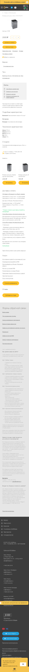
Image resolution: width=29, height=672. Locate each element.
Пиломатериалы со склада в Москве (10, 271)
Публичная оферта (6, 655)
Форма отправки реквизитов (9, 324)
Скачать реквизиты (11, 283)
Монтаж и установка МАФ (8, 268)
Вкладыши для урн (7, 75)
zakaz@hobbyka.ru (16, 481)
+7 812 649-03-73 (8, 574)
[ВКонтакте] (7, 629)
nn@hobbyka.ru (7, 589)
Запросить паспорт (11, 94)
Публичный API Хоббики (10, 550)
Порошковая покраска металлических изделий (13, 273)
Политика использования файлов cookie (11, 657)
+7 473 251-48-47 (8, 600)
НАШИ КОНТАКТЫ (8, 605)
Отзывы (21, 51)
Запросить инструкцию (12, 91)
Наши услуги (7, 523)
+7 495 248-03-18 (8, 565)
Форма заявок (5, 312)
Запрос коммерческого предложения (11, 320)
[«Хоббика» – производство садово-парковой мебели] (5, 7)
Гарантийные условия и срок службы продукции (14, 250)
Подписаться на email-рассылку (10, 643)
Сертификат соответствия (12, 89)
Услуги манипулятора (7, 278)
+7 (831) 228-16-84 (8, 592)
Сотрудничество (8, 535)
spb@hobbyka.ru (8, 572)
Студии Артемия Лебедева (10, 620)
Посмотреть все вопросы (8, 511)
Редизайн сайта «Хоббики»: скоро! (14, 2)
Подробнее (5, 245)
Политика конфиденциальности (10, 648)
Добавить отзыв (10, 295)
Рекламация (5, 332)
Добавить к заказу (9, 42)
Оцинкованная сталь (8, 66)
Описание (15, 51)
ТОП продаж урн (16, 75)
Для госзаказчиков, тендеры (9, 316)
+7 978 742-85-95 (8, 583)
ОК (23, 664)
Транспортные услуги (7, 276)
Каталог (6, 520)
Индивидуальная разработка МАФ (10, 262)
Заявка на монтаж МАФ (8, 335)
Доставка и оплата (7, 54)
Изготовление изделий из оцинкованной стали (13, 259)
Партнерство (7, 532)
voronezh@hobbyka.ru (9, 598)
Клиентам (6, 526)
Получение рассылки (7, 343)
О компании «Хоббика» (10, 529)
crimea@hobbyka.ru (8, 581)
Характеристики (6, 51)
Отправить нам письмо (10, 153)
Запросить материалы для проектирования (12, 97)
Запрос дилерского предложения (10, 339)
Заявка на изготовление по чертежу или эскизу (13, 328)
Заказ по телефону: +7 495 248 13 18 (13, 151)
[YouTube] (3, 629)
